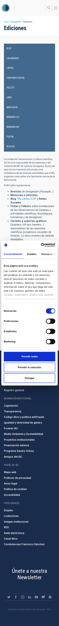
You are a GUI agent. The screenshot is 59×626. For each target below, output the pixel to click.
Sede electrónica (14, 533)
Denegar (29, 378)
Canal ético (11, 538)
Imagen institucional (16, 521)
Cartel (10, 68)
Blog (9, 48)
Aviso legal (10, 483)
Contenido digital (16, 78)
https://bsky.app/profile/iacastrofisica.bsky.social (43, 597)
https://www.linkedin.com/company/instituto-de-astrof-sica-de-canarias (29, 597)
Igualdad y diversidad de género (23, 422)
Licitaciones (11, 516)
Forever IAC (11, 428)
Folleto (10, 87)
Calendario (13, 58)
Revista (11, 146)
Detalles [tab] (31, 254)
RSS (6, 527)
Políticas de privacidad (17, 477)
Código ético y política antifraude (24, 417)
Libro (9, 97)
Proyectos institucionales (19, 439)
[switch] (50, 321)
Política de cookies (15, 489)
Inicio (6, 21)
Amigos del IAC (13, 456)
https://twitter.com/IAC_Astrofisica (8, 597)
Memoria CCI (13, 117)
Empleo (8, 510)
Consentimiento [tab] (13, 254)
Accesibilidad (12, 494)
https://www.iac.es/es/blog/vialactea (50, 597)
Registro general (14, 390)
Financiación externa (16, 445)
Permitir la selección (29, 367)
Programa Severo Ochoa (19, 451)
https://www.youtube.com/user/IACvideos (36, 597)
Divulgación (16, 21)
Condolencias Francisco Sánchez (24, 544)
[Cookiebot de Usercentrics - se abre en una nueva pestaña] (41, 245)
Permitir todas (29, 356)
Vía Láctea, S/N (26, 198)
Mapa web (10, 472)
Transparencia (12, 411)
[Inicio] (5, 8)
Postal (10, 136)
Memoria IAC (13, 127)
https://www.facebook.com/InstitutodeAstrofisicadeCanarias (15, 597)
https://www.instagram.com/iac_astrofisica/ (22, 597)
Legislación (11, 405)
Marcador (12, 107)
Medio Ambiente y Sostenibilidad (23, 434)
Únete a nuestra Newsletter (29, 574)
